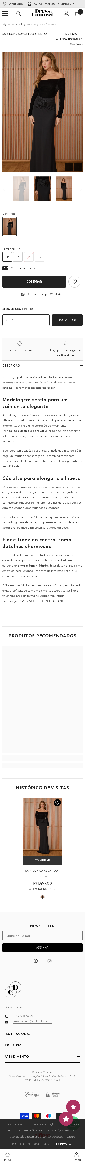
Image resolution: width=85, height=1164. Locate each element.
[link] (42, 758)
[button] (69, 167)
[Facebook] (35, 961)
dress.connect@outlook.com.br (32, 1021)
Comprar (34, 281)
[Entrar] (66, 13)
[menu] (5, 13)
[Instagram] (49, 961)
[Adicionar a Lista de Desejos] (74, 282)
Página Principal (12, 24)
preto (42, 897)
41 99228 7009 (23, 1016)
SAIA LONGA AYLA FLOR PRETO (42, 873)
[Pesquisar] (18, 14)
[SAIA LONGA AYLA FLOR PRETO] (42, 827)
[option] (42, 112)
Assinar (42, 947)
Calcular (67, 320)
